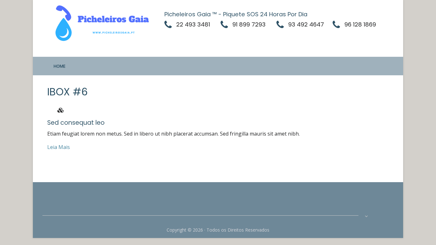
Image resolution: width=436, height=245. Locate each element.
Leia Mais (58, 147)
